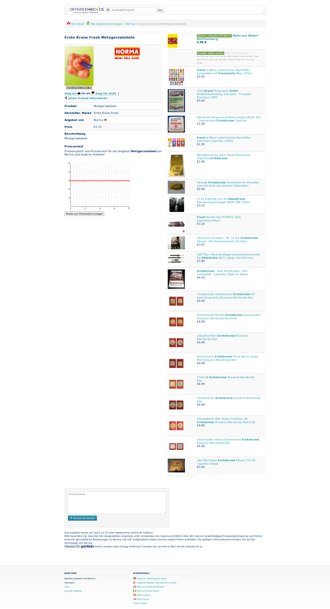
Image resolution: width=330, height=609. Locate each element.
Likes (66, 586)
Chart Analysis (140, 603)
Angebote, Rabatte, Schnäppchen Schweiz (156, 582)
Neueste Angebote (73, 590)
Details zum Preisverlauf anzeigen (84, 213)
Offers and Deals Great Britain (150, 586)
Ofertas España (143, 594)
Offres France (142, 599)
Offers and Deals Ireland (147, 590)
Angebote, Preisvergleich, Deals (151, 578)
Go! (160, 9)
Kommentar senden (84, 518)
